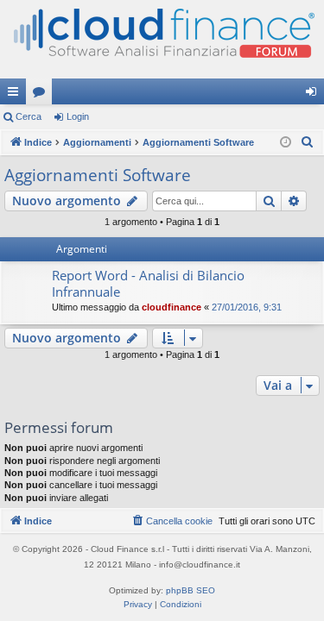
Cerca (28, 116)
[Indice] (162, 39)
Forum (42, 94)
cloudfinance (171, 307)
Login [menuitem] (314, 94)
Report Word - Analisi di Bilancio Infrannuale (148, 283)
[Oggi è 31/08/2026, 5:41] (285, 143)
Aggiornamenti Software (97, 175)
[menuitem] (307, 142)
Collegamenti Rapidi (16, 94)
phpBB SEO (190, 590)
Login (78, 116)
